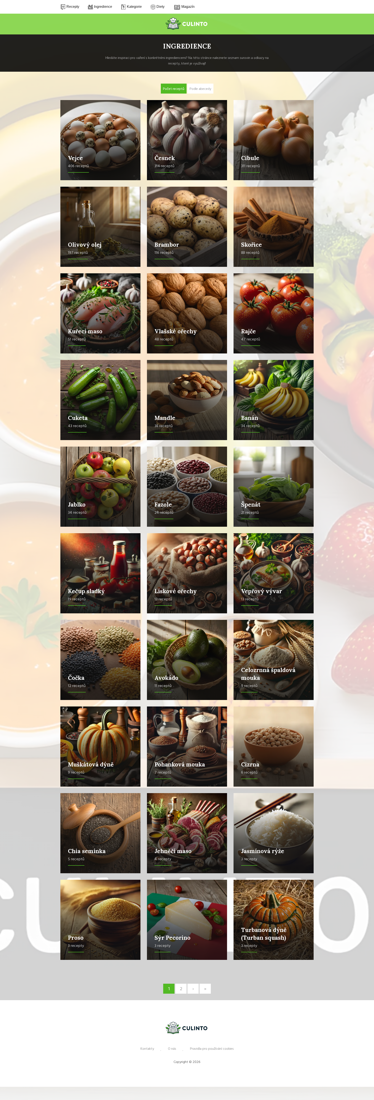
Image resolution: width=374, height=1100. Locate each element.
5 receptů (76, 859)
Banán (249, 417)
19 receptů (77, 599)
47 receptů (250, 339)
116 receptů (164, 253)
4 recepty (163, 859)
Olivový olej (85, 244)
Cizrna (250, 764)
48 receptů (164, 339)
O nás (172, 1049)
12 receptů (77, 686)
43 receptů (77, 426)
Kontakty (147, 1049)
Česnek (165, 158)
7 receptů (163, 773)
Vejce (75, 158)
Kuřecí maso (85, 331)
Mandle (165, 417)
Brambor (167, 244)
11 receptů (163, 686)
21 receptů (250, 513)
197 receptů (78, 253)
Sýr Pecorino (172, 937)
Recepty (72, 6)
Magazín (188, 6)
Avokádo (166, 677)
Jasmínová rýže (262, 851)
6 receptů (249, 773)
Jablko (76, 504)
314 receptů (164, 166)
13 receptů (163, 599)
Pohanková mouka (180, 764)
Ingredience (102, 6)
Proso (76, 937)
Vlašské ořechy (176, 331)
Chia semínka (87, 851)
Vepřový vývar (261, 591)
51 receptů (77, 339)
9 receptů (249, 686)
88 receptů (250, 253)
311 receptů (250, 166)
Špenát (251, 504)
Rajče (248, 331)
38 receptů (164, 426)
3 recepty (249, 859)
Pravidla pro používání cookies (212, 1049)
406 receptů (78, 166)
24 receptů (164, 513)
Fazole (163, 504)
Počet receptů (173, 89)
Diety (160, 6)
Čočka (76, 677)
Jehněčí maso (173, 851)
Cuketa (78, 417)
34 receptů (250, 426)
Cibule (250, 158)
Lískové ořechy (176, 591)
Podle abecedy (200, 89)
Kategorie (134, 6)
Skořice (251, 244)
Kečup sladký (86, 591)
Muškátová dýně (91, 764)
